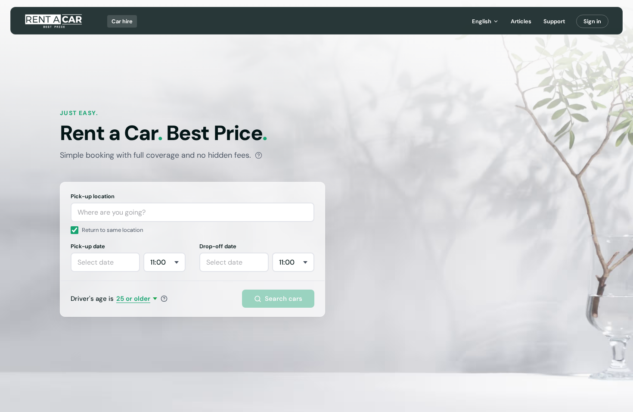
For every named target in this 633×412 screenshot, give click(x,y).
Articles (521, 21)
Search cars (283, 298)
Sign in (592, 21)
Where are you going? (112, 212)
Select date (96, 262)
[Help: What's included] (258, 155)
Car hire (122, 21)
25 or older (133, 298)
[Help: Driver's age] (164, 298)
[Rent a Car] (54, 21)
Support (554, 21)
